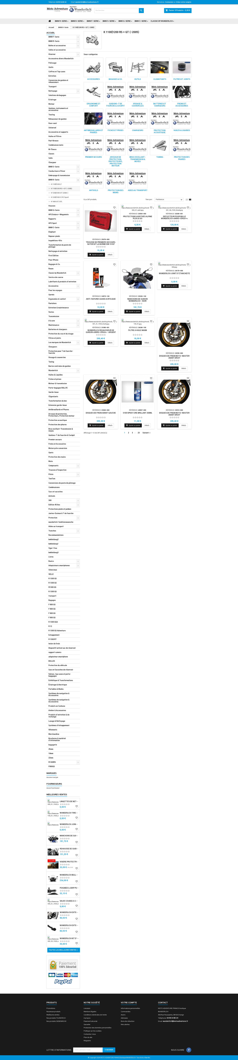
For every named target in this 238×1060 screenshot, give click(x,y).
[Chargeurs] (137, 118)
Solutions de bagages (57, 95)
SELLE (51, 574)
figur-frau (52, 548)
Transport (52, 87)
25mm (50, 749)
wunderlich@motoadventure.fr (87, 2)
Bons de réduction (127, 1021)
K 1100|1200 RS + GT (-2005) (61, 188)
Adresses (124, 1018)
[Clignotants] (159, 67)
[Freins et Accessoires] (182, 92)
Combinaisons (54, 487)
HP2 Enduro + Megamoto (58, 214)
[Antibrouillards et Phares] (93, 118)
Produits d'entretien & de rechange (58, 716)
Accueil (50, 33)
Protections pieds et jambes (59, 509)
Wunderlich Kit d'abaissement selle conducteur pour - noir (69, 938)
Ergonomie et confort (57, 299)
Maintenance (53, 325)
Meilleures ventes (52, 1015)
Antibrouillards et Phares (58, 410)
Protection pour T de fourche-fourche (60, 352)
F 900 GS (52, 605)
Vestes (51, 312)
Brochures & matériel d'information (57, 739)
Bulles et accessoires (57, 46)
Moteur (51, 104)
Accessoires (53, 286)
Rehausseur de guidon (57, 119)
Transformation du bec (57, 401)
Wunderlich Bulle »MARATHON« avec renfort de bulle (69, 875)
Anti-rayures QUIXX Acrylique (101, 299)
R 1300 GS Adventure (57, 631)
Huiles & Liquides (55, 375)
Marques (51, 773)
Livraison (87, 1008)
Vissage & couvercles (57, 357)
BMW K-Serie (77, 21)
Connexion (169, 2)
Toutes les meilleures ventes (64, 950)
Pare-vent (52, 123)
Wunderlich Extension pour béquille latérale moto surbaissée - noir (69, 912)
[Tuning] (159, 145)
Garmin (51, 295)
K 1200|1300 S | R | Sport (60, 197)
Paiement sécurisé (90, 1021)
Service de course (55, 277)
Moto (50, 461)
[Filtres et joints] (182, 67)
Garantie (87, 1024)
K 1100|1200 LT (56, 184)
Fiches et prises (54, 379)
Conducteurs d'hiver (56, 171)
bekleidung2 (53, 539)
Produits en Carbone (56, 706)
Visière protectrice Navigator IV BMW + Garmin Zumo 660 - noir (69, 862)
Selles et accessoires (57, 50)
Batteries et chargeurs (57, 329)
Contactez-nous (90, 1034)
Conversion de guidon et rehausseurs (58, 81)
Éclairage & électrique (57, 685)
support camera (54, 652)
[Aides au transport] (137, 178)
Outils (50, 67)
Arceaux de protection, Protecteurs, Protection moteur (61, 415)
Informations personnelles (130, 1008)
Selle (50, 158)
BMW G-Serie (125, 21)
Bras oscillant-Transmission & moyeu (60, 430)
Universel (52, 128)
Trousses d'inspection (57, 470)
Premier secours (55, 440)
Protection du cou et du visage (60, 334)
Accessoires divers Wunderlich (61, 59)
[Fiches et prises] (115, 118)
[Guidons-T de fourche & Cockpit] (115, 92)
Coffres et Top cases (56, 72)
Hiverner (52, 54)
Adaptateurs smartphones (59, 565)
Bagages (52, 600)
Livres (50, 557)
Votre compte (129, 1003)
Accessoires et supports (58, 132)
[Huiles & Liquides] (182, 118)
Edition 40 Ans (54, 505)
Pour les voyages (55, 290)
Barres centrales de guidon (59, 366)
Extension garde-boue (57, 405)
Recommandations (55, 535)
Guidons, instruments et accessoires (58, 109)
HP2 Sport (52, 223)
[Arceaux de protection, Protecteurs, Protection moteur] (115, 145)
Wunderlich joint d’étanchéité (69, 824)
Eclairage (52, 100)
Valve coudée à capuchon (69, 901)
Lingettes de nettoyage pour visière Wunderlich (69, 801)
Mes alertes (125, 1024)
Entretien (52, 76)
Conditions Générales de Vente (95, 1015)
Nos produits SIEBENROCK (56, 1021)
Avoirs (123, 1015)
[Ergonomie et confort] (93, 92)
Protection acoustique (57, 420)
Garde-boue (53, 392)
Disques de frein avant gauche (101, 413)
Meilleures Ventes (56, 795)
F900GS (51, 766)
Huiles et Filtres (54, 136)
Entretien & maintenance (58, 308)
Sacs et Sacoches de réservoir (60, 670)
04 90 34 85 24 (61, 2)
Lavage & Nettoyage (56, 721)
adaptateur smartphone (58, 657)
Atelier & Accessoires (57, 710)
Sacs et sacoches (55, 492)
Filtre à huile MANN (137, 330)
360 (49, 500)
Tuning (51, 362)
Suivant (147, 433)
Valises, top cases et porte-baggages (59, 675)
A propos (87, 1018)
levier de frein (54, 644)
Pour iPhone (53, 260)
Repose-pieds (54, 236)
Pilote (50, 474)
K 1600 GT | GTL (56, 201)
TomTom (51, 479)
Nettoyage (52, 91)
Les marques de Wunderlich (59, 342)
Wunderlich (53, 370)
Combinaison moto (55, 145)
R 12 (50, 626)
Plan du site (88, 1037)
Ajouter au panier (96, 255)
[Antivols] (93, 178)
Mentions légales (90, 1011)
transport (52, 596)
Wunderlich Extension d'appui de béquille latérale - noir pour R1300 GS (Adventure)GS (69, 925)
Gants (50, 453)
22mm (50, 758)
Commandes (125, 1011)
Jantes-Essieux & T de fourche (60, 513)
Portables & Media (55, 689)
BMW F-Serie (93, 21)
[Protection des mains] (115, 178)
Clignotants (53, 397)
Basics (51, 561)
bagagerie (52, 745)
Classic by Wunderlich (162, 21)
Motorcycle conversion (57, 448)
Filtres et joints (54, 338)
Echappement (54, 635)
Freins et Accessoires (57, 444)
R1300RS (52, 762)
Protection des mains (57, 457)
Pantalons (52, 303)
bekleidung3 (53, 552)
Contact (163, 1003)
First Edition (53, 256)
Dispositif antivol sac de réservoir (62, 648)
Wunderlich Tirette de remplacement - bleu (69, 813)
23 (139, 433)
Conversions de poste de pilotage (61, 483)
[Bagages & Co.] (115, 67)
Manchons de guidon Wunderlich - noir (69, 836)
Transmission (53, 316)
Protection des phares (57, 425)
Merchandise (53, 734)
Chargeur (52, 162)
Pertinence (169, 199)
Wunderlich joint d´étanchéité (174, 273)
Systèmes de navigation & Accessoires (58, 694)
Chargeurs (52, 347)
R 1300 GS (52, 579)
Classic (51, 154)
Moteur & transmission (57, 383)
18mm (50, 753)
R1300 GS (52, 587)
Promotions (50, 1008)
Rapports (52, 219)
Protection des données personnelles (97, 1028)
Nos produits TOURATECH (56, 1018)
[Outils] (137, 67)
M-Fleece (52, 149)
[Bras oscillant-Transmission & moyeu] (137, 145)
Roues (50, 269)
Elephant (52, 232)
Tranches (52, 531)
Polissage (52, 63)
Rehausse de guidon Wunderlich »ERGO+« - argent (69, 849)
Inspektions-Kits (55, 241)
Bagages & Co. (54, 264)
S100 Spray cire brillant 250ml (137, 413)
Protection (52, 518)
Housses (51, 206)
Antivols (51, 496)
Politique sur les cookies (92, 1031)
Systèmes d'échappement (58, 725)
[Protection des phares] (182, 145)
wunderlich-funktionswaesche (60, 522)
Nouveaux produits (53, 1011)
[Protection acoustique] (159, 118)
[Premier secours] (93, 145)
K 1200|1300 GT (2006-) (59, 193)
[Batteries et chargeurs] (159, 92)
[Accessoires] (93, 67)
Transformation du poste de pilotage (59, 246)
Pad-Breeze (53, 141)
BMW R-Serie (61, 21)
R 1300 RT (52, 639)
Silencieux (52, 570)
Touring (51, 115)
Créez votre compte (183, 2)
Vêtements (52, 730)
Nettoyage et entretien (57, 251)
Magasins (87, 1041)
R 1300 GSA (53, 622)
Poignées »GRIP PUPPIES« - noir (69, 888)
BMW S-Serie (109, 21)
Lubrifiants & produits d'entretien (62, 282)
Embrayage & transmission (59, 175)
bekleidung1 (53, 544)
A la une (51, 321)
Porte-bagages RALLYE (58, 388)
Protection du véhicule (57, 665)
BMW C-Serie (141, 21)
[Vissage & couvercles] (137, 92)
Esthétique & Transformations (60, 680)
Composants (53, 466)
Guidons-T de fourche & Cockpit (61, 435)
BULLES (51, 661)
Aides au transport (56, 526)
